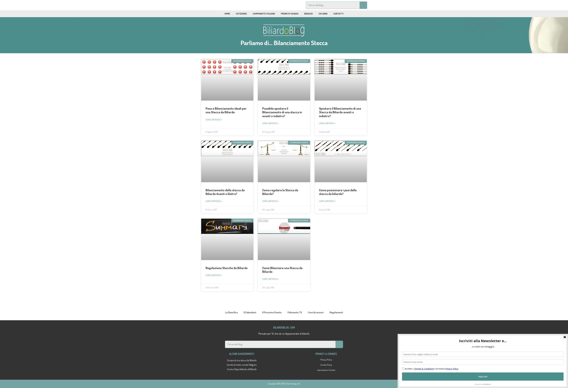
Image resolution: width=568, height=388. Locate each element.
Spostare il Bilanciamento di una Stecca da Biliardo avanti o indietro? (340, 112)
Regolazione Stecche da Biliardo (227, 268)
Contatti (338, 13)
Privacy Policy (326, 359)
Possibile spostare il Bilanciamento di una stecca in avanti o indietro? (282, 112)
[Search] (363, 5)
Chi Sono (323, 13)
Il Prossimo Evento (272, 312)
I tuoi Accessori (316, 312)
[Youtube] (227, 5)
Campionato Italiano (264, 13)
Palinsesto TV (295, 312)
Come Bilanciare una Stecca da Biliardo (282, 270)
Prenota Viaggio (289, 13)
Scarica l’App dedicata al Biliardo (242, 369)
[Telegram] (214, 5)
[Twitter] (234, 5)
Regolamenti (336, 312)
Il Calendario (250, 312)
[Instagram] (221, 5)
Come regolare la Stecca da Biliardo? (280, 192)
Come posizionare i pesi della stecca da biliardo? (338, 192)
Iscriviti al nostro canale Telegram (242, 364)
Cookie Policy (326, 364)
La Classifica (231, 312)
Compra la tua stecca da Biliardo (242, 360)
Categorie (241, 13)
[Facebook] (207, 5)
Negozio (308, 13)
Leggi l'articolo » (214, 119)
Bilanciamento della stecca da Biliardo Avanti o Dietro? (225, 192)
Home (227, 13)
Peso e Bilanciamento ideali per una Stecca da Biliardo (226, 110)
